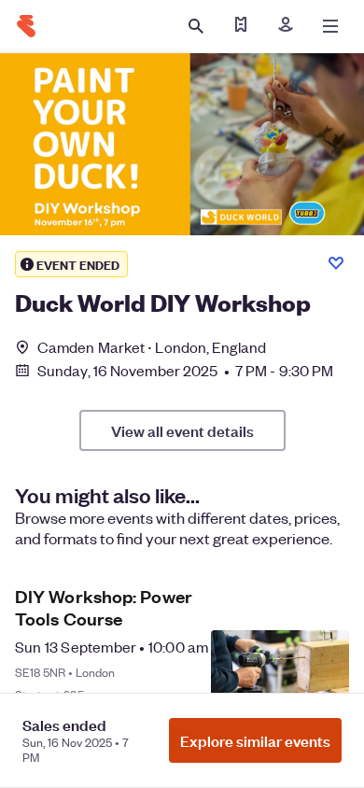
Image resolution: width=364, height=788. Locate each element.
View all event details (182, 430)
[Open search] (196, 26)
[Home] (26, 26)
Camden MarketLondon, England (151, 347)
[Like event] (336, 263)
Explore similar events (255, 740)
